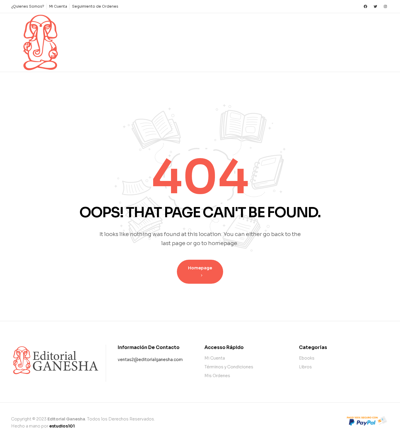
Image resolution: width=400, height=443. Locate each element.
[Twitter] (375, 6)
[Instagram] (385, 6)
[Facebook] (365, 6)
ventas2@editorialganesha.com (150, 359)
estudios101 (62, 426)
